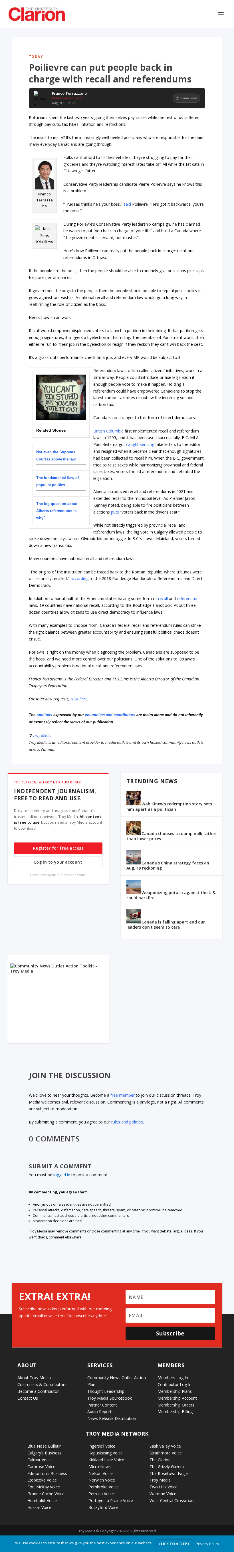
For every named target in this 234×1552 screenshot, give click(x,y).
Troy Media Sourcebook (109, 1398)
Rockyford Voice (103, 1507)
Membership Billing (175, 1411)
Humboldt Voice (42, 1500)
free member (122, 1095)
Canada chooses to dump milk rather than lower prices (171, 836)
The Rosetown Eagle (169, 1473)
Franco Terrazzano (69, 93)
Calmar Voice (39, 1459)
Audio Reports (100, 1411)
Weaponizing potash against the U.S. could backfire (171, 895)
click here (78, 699)
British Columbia (108, 431)
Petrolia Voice (101, 1493)
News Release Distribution (111, 1418)
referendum (188, 598)
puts (115, 512)
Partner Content (102, 1405)
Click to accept (174, 1543)
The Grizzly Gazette (167, 1466)
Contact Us (27, 1398)
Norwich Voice (101, 1480)
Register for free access (58, 848)
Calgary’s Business (44, 1453)
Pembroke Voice (103, 1487)
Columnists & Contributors (41, 1384)
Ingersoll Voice (101, 1446)
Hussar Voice (39, 1507)
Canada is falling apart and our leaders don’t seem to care (165, 924)
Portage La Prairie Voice (110, 1500)
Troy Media (42, 735)
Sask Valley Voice (165, 1446)
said (127, 204)
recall (163, 598)
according (79, 578)
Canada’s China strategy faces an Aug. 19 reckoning (167, 865)
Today (36, 56)
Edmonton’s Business (47, 1473)
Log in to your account (58, 862)
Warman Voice (163, 1493)
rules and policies (127, 1122)
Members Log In (173, 1377)
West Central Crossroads (172, 1500)
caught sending (140, 444)
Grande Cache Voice (45, 1493)
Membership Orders (176, 1405)
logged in (61, 1174)
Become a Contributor (38, 1391)
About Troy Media (34, 1377)
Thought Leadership (105, 1391)
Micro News (99, 1466)
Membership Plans (175, 1391)
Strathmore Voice (166, 1453)
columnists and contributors (110, 715)
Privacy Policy (207, 1543)
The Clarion (160, 1459)
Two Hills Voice (163, 1487)
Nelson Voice (100, 1473)
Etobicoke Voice (42, 1480)
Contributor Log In (174, 1384)
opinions (44, 715)
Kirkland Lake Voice (106, 1459)
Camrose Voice (41, 1466)
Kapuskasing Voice (105, 1453)
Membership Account (177, 1398)
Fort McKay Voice (43, 1487)
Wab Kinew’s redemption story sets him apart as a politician (169, 806)
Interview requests (67, 98)
